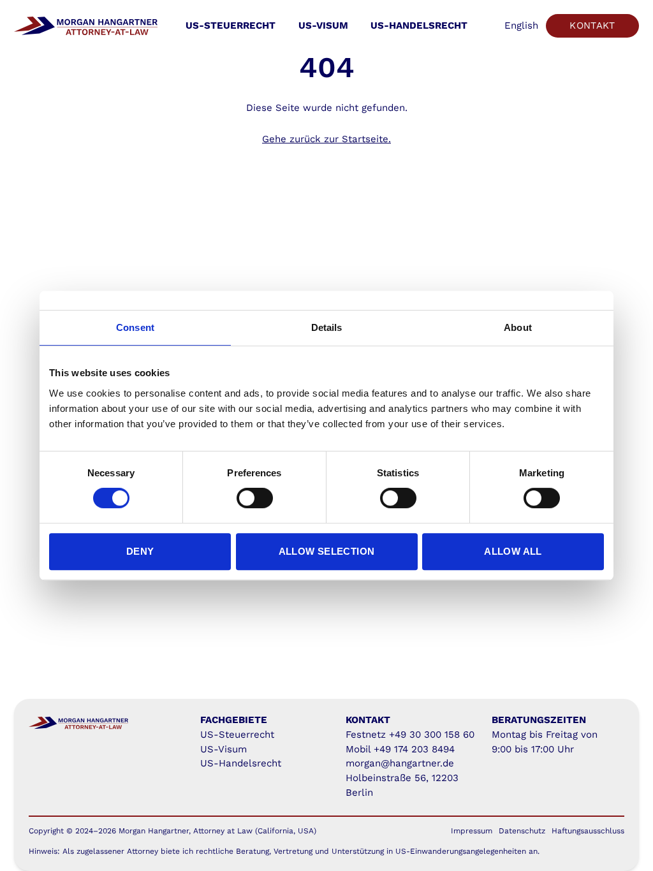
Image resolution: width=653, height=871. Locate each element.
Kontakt (592, 25)
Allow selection (327, 551)
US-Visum (323, 25)
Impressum (471, 830)
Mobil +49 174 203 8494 (400, 749)
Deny (140, 551)
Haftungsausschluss (588, 830)
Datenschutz (522, 830)
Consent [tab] (135, 327)
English (521, 25)
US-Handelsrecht (419, 25)
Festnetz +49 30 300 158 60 (410, 734)
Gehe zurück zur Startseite (325, 139)
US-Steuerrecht (230, 25)
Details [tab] (326, 327)
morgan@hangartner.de (400, 763)
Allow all (512, 551)
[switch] (255, 498)
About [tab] (518, 327)
